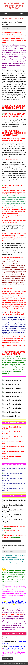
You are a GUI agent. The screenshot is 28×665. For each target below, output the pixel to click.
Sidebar (22, 14)
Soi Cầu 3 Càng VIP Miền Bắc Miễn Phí (11, 541)
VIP (21, 392)
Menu (5, 14)
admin (11, 551)
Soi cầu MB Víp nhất (7, 658)
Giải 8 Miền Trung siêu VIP (12, 516)
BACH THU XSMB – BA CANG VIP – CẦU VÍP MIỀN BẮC (14, 6)
